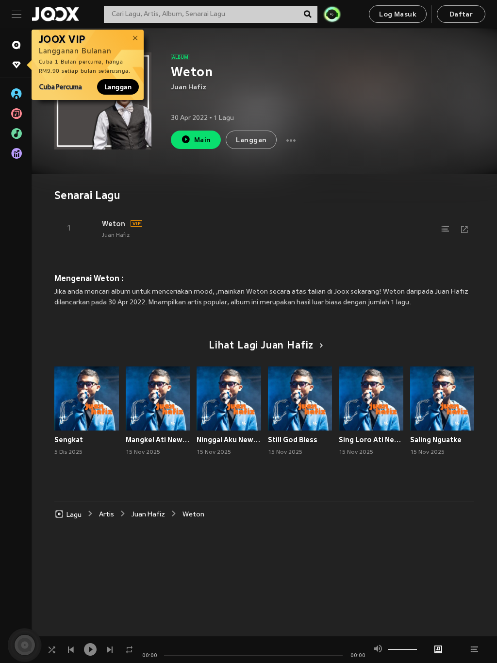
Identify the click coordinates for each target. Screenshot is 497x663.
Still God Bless (292, 440)
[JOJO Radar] (332, 14)
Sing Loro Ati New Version (371, 440)
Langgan (118, 87)
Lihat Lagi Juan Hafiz (261, 346)
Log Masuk (397, 14)
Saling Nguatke (436, 440)
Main (202, 140)
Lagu (74, 514)
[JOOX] (55, 14)
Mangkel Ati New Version (158, 440)
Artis (106, 514)
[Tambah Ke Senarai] (445, 229)
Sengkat (68, 440)
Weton (113, 224)
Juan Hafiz (188, 87)
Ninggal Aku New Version (229, 440)
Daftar (461, 14)
